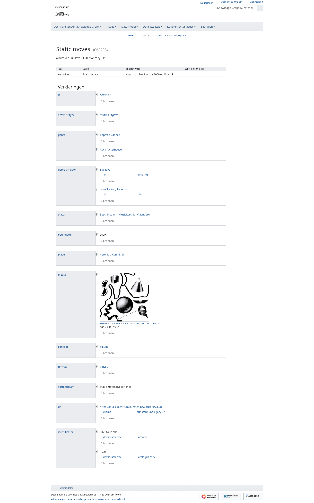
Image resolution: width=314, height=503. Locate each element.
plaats (62, 254)
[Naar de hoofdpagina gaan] (62, 11)
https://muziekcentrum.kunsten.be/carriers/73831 (131, 407)
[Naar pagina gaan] (260, 8)
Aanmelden (256, 1)
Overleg (146, 35)
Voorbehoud (118, 499)
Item (131, 35)
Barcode (142, 437)
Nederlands (206, 2)
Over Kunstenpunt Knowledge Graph (77, 26)
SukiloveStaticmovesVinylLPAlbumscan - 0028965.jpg (130, 323)
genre (61, 135)
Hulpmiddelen (66, 487)
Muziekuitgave (109, 115)
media (62, 274)
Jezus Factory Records (113, 189)
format (62, 366)
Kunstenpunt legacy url (151, 412)
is (59, 95)
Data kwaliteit (151, 26)
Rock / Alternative (111, 149)
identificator (65, 432)
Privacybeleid (58, 499)
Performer (143, 174)
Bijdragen (207, 26)
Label (140, 194)
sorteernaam (66, 387)
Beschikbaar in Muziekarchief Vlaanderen (125, 214)
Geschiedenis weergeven (172, 35)
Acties (110, 26)
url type (107, 411)
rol (104, 174)
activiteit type (66, 115)
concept (63, 347)
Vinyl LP (104, 366)
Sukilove (105, 169)
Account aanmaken (231, 1)
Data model (128, 26)
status (62, 214)
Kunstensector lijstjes (180, 26)
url (59, 407)
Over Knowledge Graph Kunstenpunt (88, 499)
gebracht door (67, 169)
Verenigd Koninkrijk (112, 254)
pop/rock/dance (110, 135)
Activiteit (105, 95)
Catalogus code (146, 457)
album (104, 347)
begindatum (65, 234)
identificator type (112, 437)
